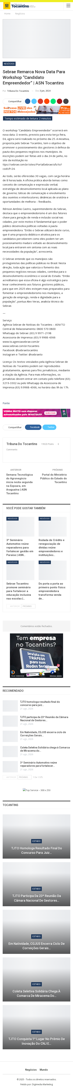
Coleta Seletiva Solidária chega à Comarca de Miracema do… (36, 993)
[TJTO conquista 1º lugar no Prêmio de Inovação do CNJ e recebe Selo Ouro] (36, 1027)
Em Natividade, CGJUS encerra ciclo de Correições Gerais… (37, 946)
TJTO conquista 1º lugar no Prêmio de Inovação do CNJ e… (36, 1041)
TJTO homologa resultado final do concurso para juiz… (36, 850)
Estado (36, 841)
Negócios (9, 64)
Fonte (6, 403)
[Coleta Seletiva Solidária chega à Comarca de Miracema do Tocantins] (10, 751)
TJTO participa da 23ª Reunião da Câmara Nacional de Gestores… (36, 898)
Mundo (44, 1069)
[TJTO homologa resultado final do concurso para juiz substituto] (10, 706)
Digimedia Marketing (42, 1084)
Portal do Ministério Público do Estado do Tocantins (53, 478)
